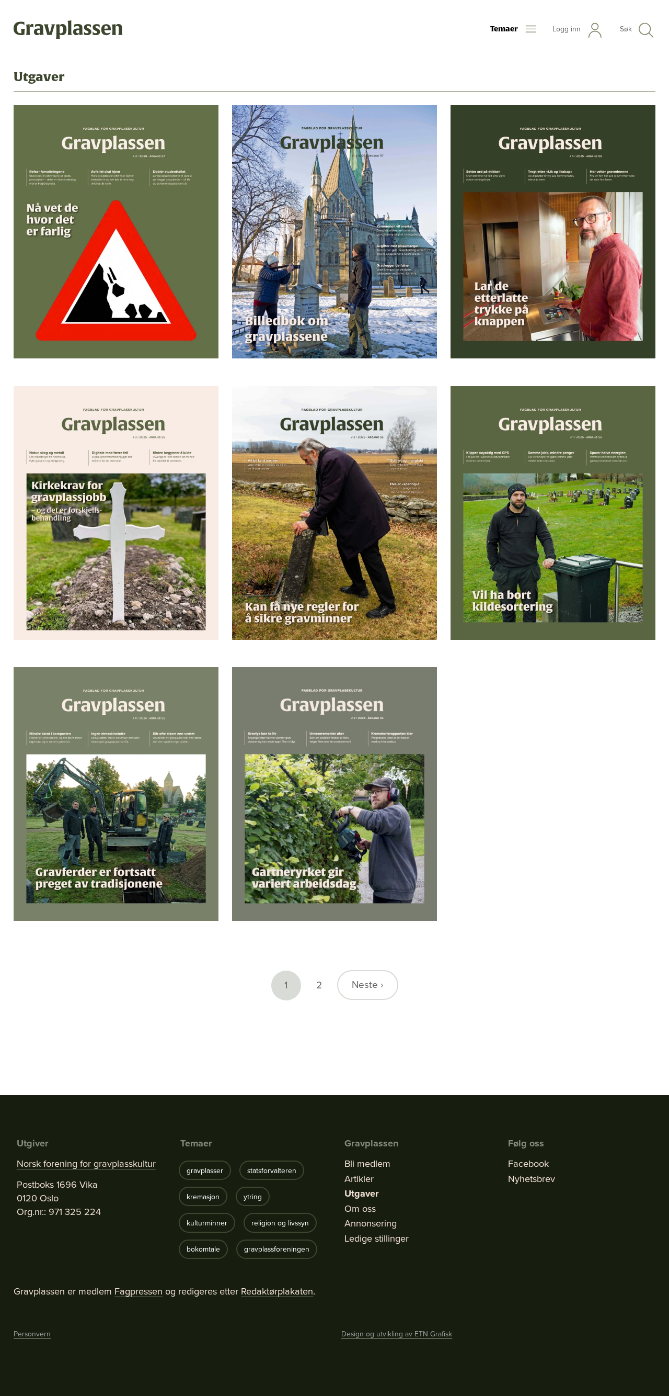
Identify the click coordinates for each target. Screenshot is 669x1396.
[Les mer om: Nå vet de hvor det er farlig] (116, 232)
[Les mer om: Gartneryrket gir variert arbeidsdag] (334, 794)
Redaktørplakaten (277, 1291)
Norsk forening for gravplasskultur (86, 1163)
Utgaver (361, 1193)
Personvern (32, 1334)
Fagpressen (138, 1291)
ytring (253, 1196)
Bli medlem (367, 1163)
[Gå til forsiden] (68, 30)
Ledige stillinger (376, 1238)
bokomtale (203, 1249)
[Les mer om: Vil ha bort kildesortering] (553, 513)
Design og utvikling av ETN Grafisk (396, 1334)
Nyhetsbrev (531, 1179)
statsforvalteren (271, 1170)
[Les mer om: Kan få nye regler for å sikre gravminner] (334, 513)
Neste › (368, 984)
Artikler (359, 1179)
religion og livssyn (280, 1223)
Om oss (360, 1208)
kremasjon (203, 1196)
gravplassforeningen (276, 1249)
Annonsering (370, 1223)
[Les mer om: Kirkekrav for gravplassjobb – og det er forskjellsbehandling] (116, 513)
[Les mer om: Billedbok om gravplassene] (334, 232)
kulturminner (207, 1223)
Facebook (528, 1163)
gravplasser (205, 1170)
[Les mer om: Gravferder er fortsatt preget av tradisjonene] (116, 794)
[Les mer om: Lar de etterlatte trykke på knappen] (553, 232)
